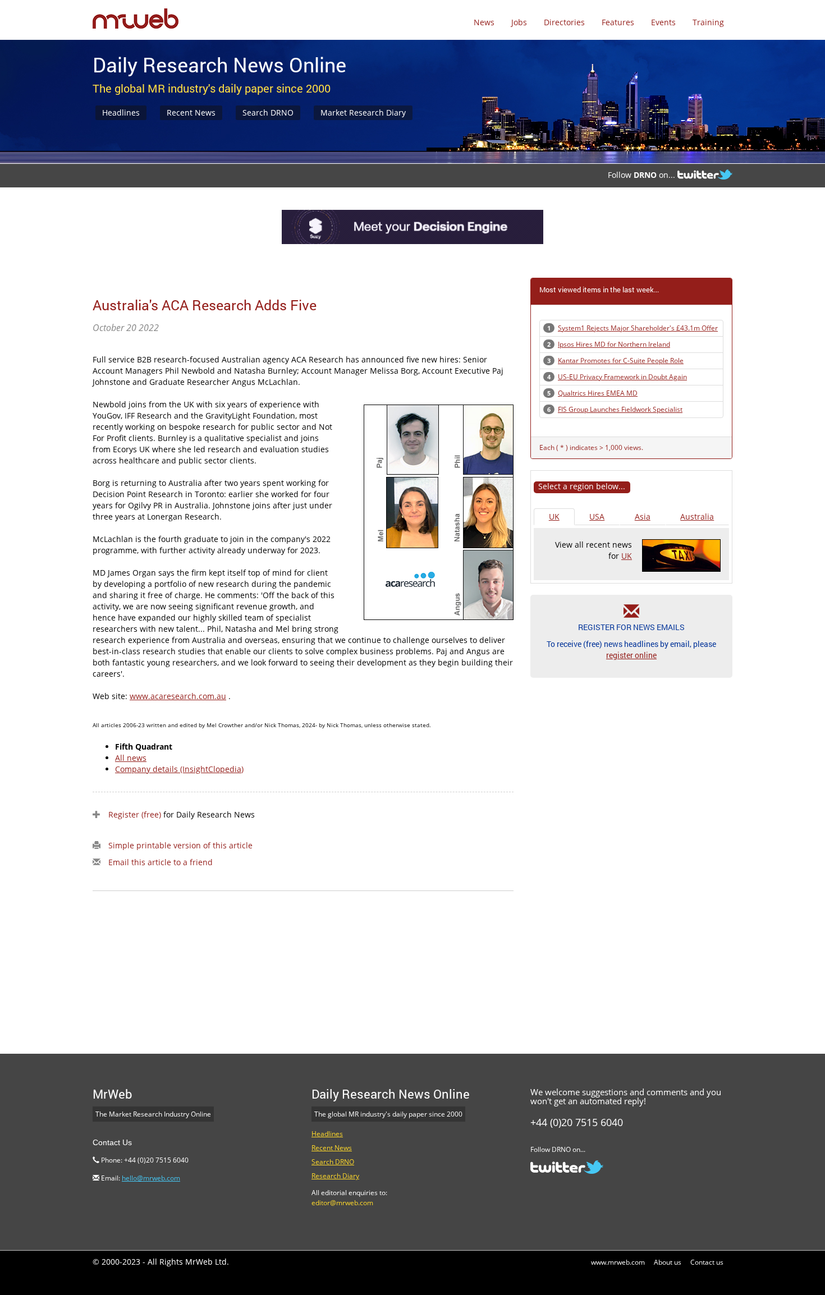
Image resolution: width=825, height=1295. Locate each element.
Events (663, 22)
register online (631, 655)
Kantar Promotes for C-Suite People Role (621, 360)
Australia (697, 516)
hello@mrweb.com (151, 1178)
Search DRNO (268, 112)
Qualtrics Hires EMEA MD (598, 393)
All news (130, 757)
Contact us (706, 1262)
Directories (564, 22)
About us (667, 1262)
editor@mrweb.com (342, 1202)
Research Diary (335, 1176)
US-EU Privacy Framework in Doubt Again (622, 377)
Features (618, 22)
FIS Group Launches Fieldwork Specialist (620, 409)
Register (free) (134, 814)
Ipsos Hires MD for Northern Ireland (614, 344)
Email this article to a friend (160, 862)
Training (708, 22)
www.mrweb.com (618, 1262)
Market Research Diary (363, 112)
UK (554, 516)
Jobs (519, 22)
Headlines (121, 112)
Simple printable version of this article (180, 845)
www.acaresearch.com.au (178, 696)
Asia (642, 516)
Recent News (191, 112)
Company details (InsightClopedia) (179, 769)
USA (596, 516)
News (484, 22)
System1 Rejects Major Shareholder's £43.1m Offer (638, 328)
